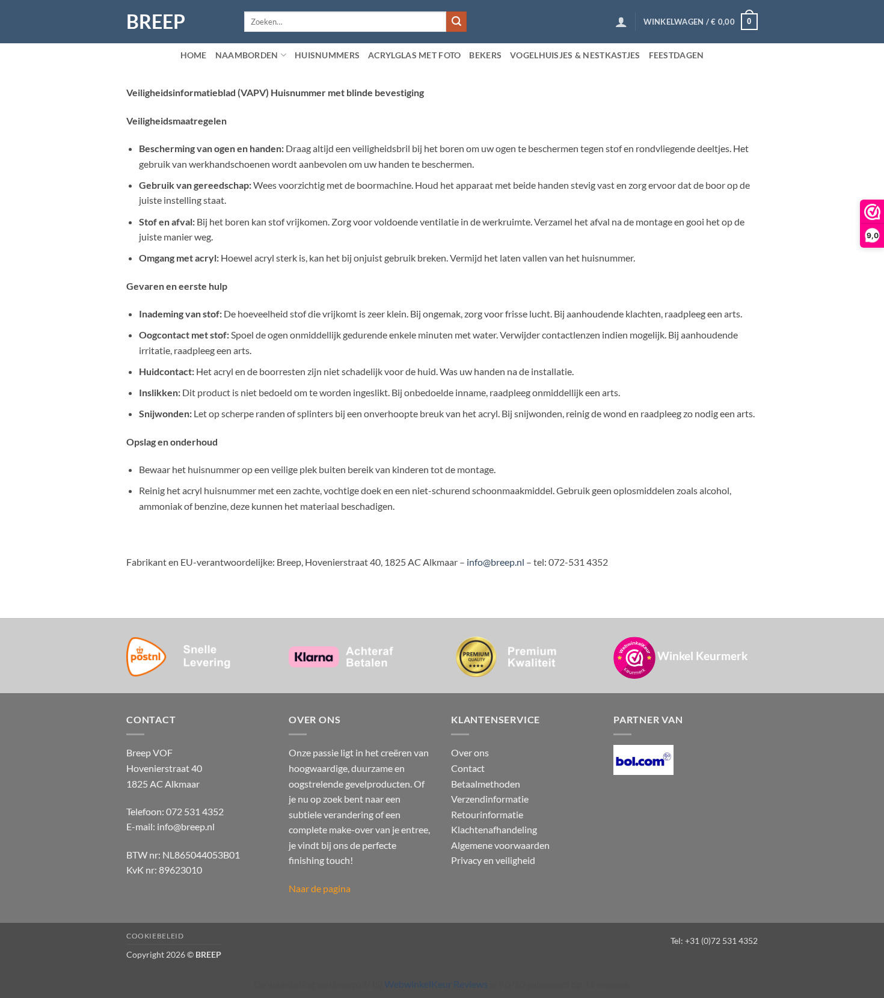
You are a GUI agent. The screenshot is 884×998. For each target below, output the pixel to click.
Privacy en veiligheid (493, 860)
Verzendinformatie (490, 798)
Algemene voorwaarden (500, 845)
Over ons (470, 752)
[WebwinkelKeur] (634, 658)
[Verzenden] (456, 21)
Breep (155, 21)
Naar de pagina (320, 888)
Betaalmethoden (485, 783)
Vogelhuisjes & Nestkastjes (575, 55)
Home (193, 55)
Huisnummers (327, 55)
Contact (468, 768)
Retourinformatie (487, 814)
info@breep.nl (495, 562)
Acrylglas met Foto (414, 55)
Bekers (485, 55)
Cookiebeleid (154, 935)
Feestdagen (676, 55)
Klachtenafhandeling (494, 829)
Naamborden (246, 55)
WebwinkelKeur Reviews (436, 984)
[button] (621, 21)
